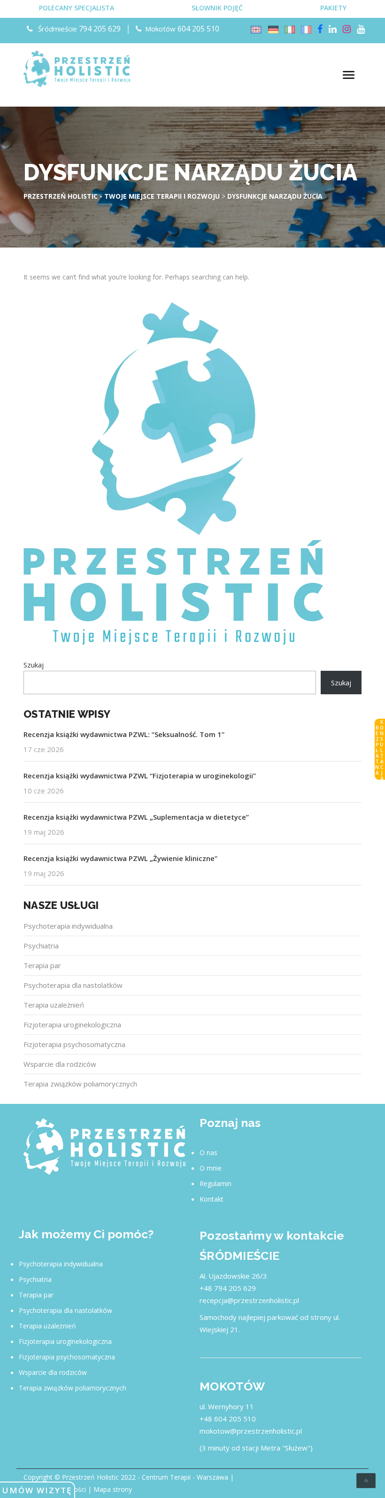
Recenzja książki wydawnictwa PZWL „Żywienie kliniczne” (120, 858)
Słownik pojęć (217, 7)
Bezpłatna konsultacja (379, 750)
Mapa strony (112, 1489)
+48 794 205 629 (228, 1288)
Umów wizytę (37, 1490)
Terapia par (42, 965)
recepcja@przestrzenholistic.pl (249, 1300)
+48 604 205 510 (228, 1418)
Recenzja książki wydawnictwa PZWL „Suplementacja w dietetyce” (136, 817)
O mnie (211, 1168)
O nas (208, 1152)
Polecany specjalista (76, 7)
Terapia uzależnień (53, 1004)
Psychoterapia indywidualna (68, 926)
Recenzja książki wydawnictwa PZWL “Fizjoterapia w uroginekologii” (139, 775)
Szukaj (33, 664)
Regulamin (215, 1183)
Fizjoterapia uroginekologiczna (72, 1024)
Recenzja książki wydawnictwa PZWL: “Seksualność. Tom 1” (123, 734)
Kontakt (211, 1199)
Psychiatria (41, 945)
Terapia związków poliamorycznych (80, 1083)
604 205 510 (198, 28)
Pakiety (333, 7)
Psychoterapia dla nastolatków (73, 985)
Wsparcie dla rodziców (59, 1064)
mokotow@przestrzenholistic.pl (251, 1431)
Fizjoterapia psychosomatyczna (74, 1044)
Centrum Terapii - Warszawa (185, 1477)
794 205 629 (100, 28)
